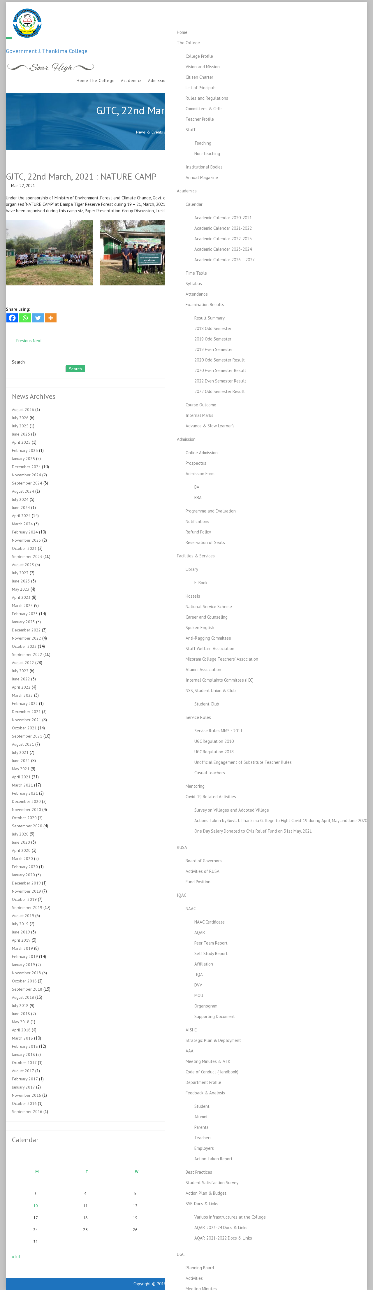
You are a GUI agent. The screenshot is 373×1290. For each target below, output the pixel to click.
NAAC (191, 908)
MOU (198, 995)
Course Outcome (201, 405)
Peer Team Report (211, 943)
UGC (180, 1254)
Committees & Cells (204, 108)
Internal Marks (199, 415)
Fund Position (198, 881)
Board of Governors (204, 860)
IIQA (198, 974)
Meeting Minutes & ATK (208, 1061)
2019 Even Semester (213, 349)
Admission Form (200, 473)
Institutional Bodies (204, 167)
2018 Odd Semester (212, 328)
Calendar (194, 204)
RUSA (182, 847)
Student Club (206, 704)
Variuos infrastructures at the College (230, 1217)
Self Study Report (211, 953)
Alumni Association (203, 669)
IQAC (181, 895)
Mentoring (195, 786)
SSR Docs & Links (202, 1203)
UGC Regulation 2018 (214, 751)
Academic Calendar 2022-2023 (223, 238)
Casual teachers (209, 772)
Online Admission (202, 452)
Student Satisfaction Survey (212, 1182)
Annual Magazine (202, 177)
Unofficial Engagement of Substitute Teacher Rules (243, 762)
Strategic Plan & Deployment (213, 1040)
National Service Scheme (209, 606)
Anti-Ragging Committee (208, 638)
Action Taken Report (213, 1158)
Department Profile (203, 1082)
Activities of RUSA (202, 871)
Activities (194, 1278)
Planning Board (200, 1267)
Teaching (202, 143)
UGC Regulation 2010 (214, 741)
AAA (189, 1051)
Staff (191, 129)
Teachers (203, 1137)
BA (196, 487)
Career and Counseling (207, 617)
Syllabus (194, 283)
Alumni (200, 1116)
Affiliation (203, 964)
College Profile (199, 56)
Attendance (197, 294)
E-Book (200, 582)
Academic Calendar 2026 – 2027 (224, 259)
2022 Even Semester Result (220, 381)
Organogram (205, 1006)
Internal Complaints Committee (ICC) (220, 680)
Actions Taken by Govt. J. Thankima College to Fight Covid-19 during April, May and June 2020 (280, 820)
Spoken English (200, 627)
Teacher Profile (200, 119)
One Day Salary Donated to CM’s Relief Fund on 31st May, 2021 (253, 831)
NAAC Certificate (209, 922)
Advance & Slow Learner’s (210, 426)
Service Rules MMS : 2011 (218, 730)
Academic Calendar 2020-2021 (223, 217)
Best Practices (199, 1172)
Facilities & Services (196, 556)
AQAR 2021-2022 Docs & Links (223, 1238)
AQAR (199, 932)
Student (202, 1106)
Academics (187, 191)
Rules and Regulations (207, 98)
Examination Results (205, 304)
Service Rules (198, 717)
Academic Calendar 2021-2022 (223, 228)
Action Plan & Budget (206, 1193)
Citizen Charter (199, 77)
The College (188, 42)
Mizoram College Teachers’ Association (222, 659)
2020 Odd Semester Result (219, 360)
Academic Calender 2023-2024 (223, 249)
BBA (198, 497)
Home (182, 32)
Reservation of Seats (205, 542)
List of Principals (201, 87)
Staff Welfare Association (210, 648)
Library (192, 569)
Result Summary (209, 318)
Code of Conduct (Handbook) (212, 1072)
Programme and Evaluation (211, 511)
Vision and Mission (203, 66)
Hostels (193, 596)
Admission (186, 439)
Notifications (197, 521)
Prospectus (196, 463)
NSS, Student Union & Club (211, 690)
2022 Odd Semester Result (219, 391)
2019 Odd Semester (212, 339)
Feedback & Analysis (205, 1093)
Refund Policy (198, 532)
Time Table (196, 273)
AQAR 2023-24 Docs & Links (220, 1227)
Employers (204, 1148)
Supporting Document (214, 1016)
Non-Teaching (207, 153)
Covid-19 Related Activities (211, 796)
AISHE (191, 1030)
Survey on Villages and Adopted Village (231, 810)
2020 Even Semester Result (220, 370)
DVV (198, 985)
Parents (201, 1127)
